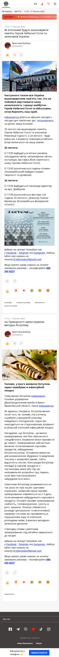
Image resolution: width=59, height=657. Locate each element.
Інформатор (11, 117)
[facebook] (10, 629)
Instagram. (40, 252)
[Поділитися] (14, 55)
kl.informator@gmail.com (27, 259)
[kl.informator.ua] (6, 4)
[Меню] (55, 3)
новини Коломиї (23, 303)
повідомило (38, 396)
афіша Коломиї (10, 306)
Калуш (39, 643)
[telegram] (18, 629)
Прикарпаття (40, 303)
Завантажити (39, 652)
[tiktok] (41, 629)
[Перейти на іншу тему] (42, 3)
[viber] (25, 629)
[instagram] (48, 629)
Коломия (8, 303)
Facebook (11, 252)
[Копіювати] (21, 55)
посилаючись (45, 120)
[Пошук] (48, 3)
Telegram (24, 252)
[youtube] (33, 629)
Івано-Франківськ (25, 643)
